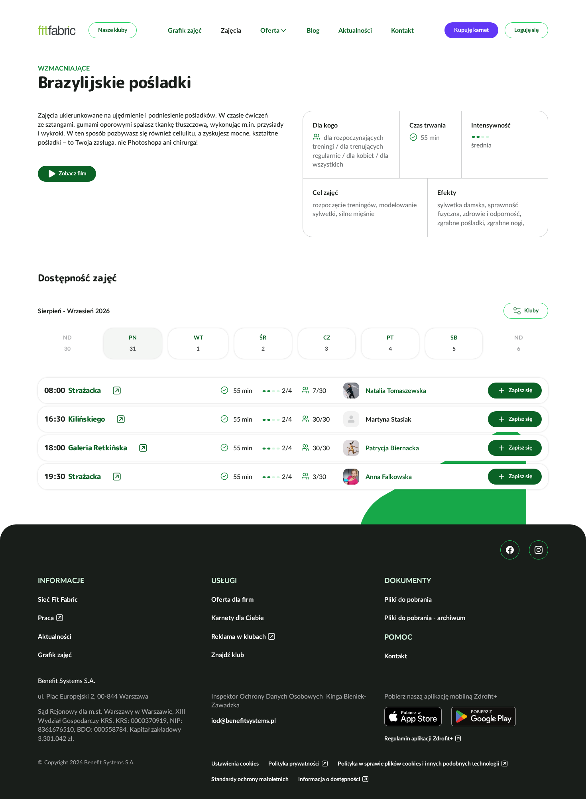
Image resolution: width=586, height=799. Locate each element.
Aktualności (355, 30)
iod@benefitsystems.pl (243, 720)
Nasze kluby (112, 30)
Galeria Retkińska (97, 448)
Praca (46, 617)
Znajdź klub (227, 654)
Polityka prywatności (294, 763)
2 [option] (263, 343)
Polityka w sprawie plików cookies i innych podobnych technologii (418, 763)
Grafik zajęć (185, 30)
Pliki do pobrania (408, 599)
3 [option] (326, 343)
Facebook (509, 549)
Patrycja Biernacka (392, 448)
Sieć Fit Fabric (58, 599)
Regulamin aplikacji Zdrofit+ (418, 738)
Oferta (269, 30)
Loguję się (526, 30)
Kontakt (402, 30)
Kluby (531, 310)
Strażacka (84, 390)
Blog (313, 30)
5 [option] (453, 343)
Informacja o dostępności (329, 779)
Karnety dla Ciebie (237, 617)
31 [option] (133, 343)
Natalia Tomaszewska (396, 390)
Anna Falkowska (389, 476)
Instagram (538, 549)
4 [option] (390, 343)
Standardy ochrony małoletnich (250, 779)
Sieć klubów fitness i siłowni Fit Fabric (57, 30)
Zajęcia (231, 30)
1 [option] (198, 343)
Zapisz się (520, 390)
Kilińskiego (86, 419)
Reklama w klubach (238, 636)
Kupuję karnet (471, 30)
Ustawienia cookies (235, 763)
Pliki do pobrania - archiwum (424, 617)
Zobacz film (73, 173)
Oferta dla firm (232, 599)
